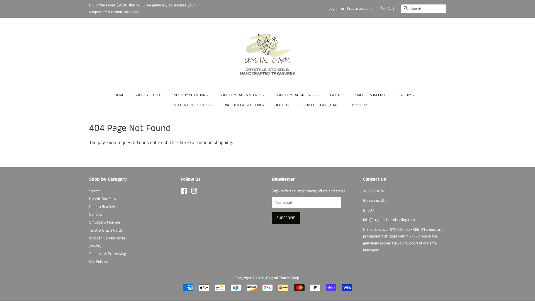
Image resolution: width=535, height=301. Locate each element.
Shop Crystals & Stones (241, 95)
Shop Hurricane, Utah (320, 105)
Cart (391, 8)
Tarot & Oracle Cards (192, 105)
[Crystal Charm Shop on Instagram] (194, 192)
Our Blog (283, 105)
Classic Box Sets (102, 199)
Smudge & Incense (370, 95)
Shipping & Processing (107, 254)
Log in (333, 8)
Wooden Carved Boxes (244, 105)
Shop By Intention (190, 95)
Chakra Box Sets (102, 206)
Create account (359, 8)
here (184, 142)
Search (95, 191)
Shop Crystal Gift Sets (296, 95)
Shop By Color (148, 95)
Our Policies (98, 261)
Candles (337, 95)
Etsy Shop (358, 105)
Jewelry (404, 95)
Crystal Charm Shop (282, 278)
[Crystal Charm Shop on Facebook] (184, 192)
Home (119, 95)
